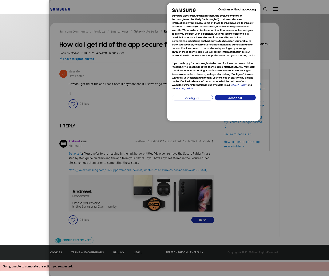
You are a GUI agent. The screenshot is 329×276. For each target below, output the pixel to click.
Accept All (235, 98)
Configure (192, 98)
